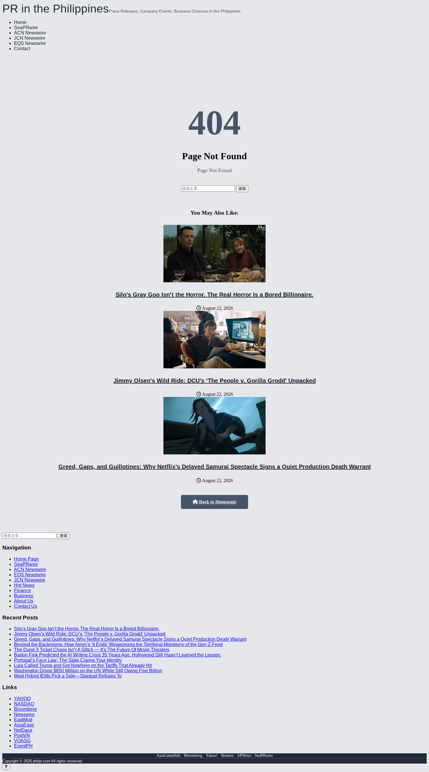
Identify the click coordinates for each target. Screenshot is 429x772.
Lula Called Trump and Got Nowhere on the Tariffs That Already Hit (83, 665)
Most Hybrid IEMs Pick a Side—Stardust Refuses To (68, 675)
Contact (22, 48)
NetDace (23, 730)
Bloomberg (25, 709)
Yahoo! (212, 755)
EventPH (23, 745)
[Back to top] (6, 767)
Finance (22, 590)
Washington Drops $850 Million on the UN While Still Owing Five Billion (88, 670)
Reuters (227, 755)
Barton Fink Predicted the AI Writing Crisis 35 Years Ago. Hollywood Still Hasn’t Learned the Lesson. (117, 654)
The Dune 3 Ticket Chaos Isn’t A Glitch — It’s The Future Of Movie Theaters (91, 649)
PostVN (22, 735)
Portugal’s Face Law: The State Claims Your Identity (68, 660)
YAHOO (22, 698)
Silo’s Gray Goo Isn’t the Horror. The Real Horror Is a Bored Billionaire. (214, 294)
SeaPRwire (26, 27)
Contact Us (25, 606)
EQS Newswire (30, 43)
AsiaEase (24, 724)
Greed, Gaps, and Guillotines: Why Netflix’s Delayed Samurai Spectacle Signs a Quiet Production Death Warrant (214, 466)
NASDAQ (24, 703)
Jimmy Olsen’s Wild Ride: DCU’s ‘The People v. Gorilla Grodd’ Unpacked (215, 380)
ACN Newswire (30, 32)
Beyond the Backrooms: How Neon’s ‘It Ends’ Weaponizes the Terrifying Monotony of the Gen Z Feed (118, 644)
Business (23, 595)
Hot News (24, 585)
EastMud (23, 719)
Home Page (26, 558)
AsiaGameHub (168, 755)
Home (20, 22)
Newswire (24, 714)
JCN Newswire (29, 38)
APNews (244, 755)
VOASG (22, 740)
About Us (23, 600)
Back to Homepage (217, 501)
